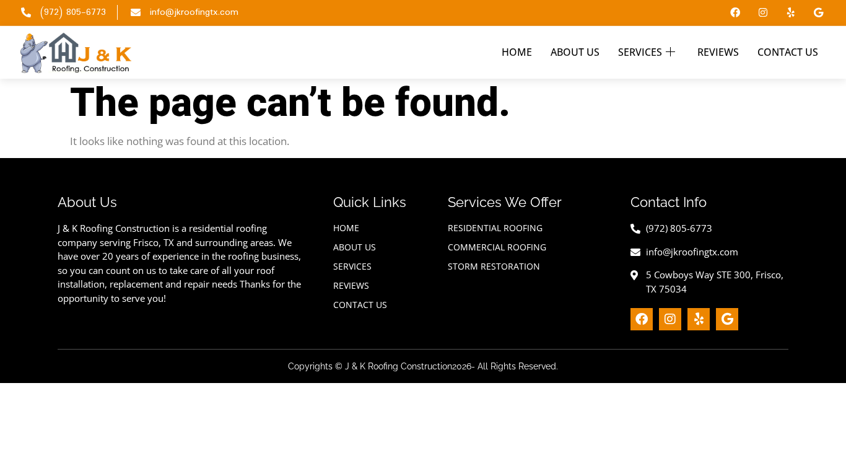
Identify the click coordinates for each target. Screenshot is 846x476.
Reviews (718, 52)
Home (517, 52)
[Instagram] (763, 13)
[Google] (818, 13)
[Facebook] (735, 13)
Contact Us (787, 52)
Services (640, 52)
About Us (575, 52)
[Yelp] (791, 13)
